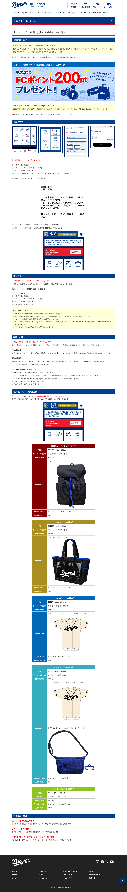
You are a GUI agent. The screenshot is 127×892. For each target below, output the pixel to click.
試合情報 (24, 13)
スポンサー (105, 13)
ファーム (51, 13)
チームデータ (42, 13)
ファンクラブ (96, 13)
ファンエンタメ (61, 13)
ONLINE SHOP (85, 7)
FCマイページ (97, 7)
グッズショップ (85, 13)
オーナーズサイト (109, 7)
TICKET (73, 7)
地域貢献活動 (93, 874)
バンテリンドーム (73, 13)
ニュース (16, 13)
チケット (33, 13)
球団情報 (92, 878)
